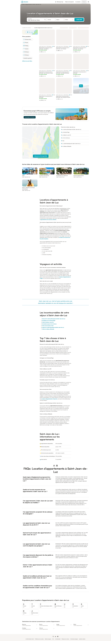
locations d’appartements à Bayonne (49, 398)
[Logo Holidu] (27, 2)
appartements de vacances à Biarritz (48, 219)
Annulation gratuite (27, 58)
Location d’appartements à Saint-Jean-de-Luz (43, 27)
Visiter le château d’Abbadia (48, 329)
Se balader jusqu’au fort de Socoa (49, 324)
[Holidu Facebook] (58, 636)
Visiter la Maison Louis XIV (48, 322)
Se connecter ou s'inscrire (30, 117)
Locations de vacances (26, 27)
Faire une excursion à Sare (47, 325)
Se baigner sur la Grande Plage (48, 320)
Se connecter (78, 1)
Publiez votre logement (69, 1)
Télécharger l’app (60, 1)
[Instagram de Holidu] (53, 636)
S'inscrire (84, 1)
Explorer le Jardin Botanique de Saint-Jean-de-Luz (53, 327)
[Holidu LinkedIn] (55, 636)
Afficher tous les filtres (27, 61)
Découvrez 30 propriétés (40, 156)
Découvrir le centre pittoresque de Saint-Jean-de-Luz (53, 318)
